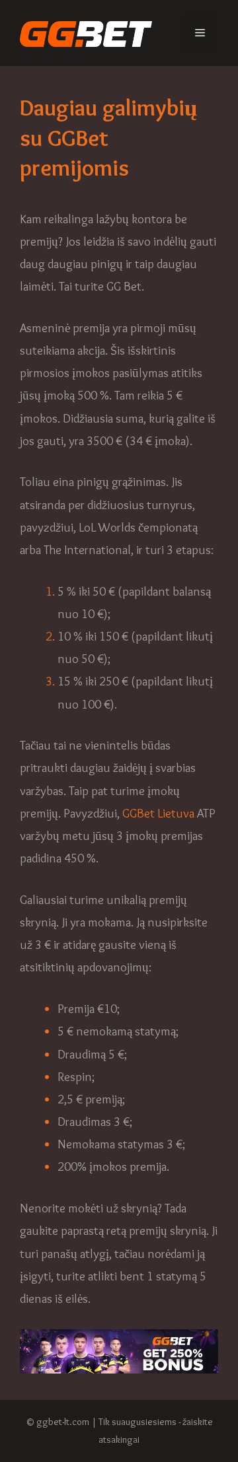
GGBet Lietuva (158, 813)
